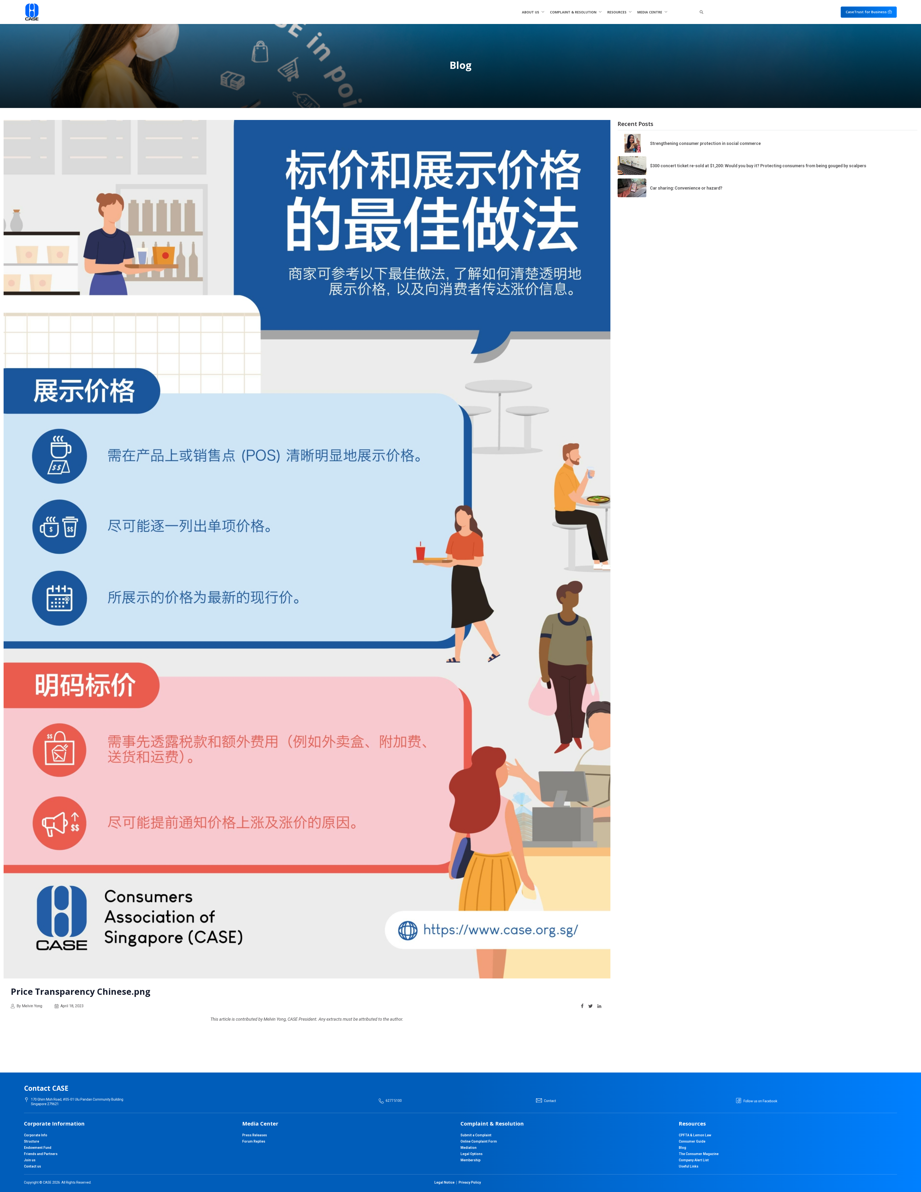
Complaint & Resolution (573, 12)
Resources (616, 12)
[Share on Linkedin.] (599, 1005)
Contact (550, 1101)
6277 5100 (394, 1101)
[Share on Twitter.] (590, 1005)
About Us (530, 12)
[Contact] (539, 1100)
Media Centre (649, 12)
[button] (701, 12)
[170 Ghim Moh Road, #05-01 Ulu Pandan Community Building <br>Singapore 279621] (26, 1099)
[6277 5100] (381, 1100)
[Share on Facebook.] (582, 1005)
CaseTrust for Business (866, 11)
